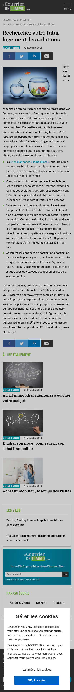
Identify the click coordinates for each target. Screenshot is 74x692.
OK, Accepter (37, 680)
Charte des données (40, 653)
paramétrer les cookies (36, 669)
